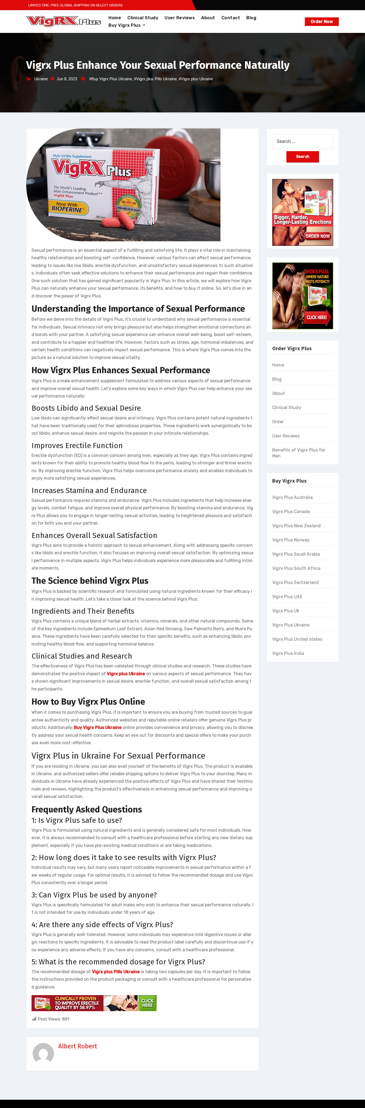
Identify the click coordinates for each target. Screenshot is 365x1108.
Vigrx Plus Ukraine (291, 625)
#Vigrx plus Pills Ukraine (155, 79)
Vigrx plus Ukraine (126, 673)
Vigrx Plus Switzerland (295, 582)
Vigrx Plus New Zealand (296, 525)
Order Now (322, 21)
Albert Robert (77, 1046)
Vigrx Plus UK (286, 610)
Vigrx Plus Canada (291, 511)
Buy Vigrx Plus (125, 25)
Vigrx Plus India (288, 653)
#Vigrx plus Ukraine (196, 79)
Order (278, 421)
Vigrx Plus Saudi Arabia (296, 554)
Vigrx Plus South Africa (296, 568)
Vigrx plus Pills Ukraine (116, 971)
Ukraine (41, 79)
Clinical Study (142, 17)
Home (114, 17)
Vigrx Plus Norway (290, 539)
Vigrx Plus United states (297, 639)
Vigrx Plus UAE (287, 596)
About (208, 17)
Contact (231, 17)
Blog (251, 17)
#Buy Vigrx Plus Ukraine (110, 79)
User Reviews (180, 17)
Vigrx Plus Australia (292, 497)
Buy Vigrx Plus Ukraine (98, 727)
